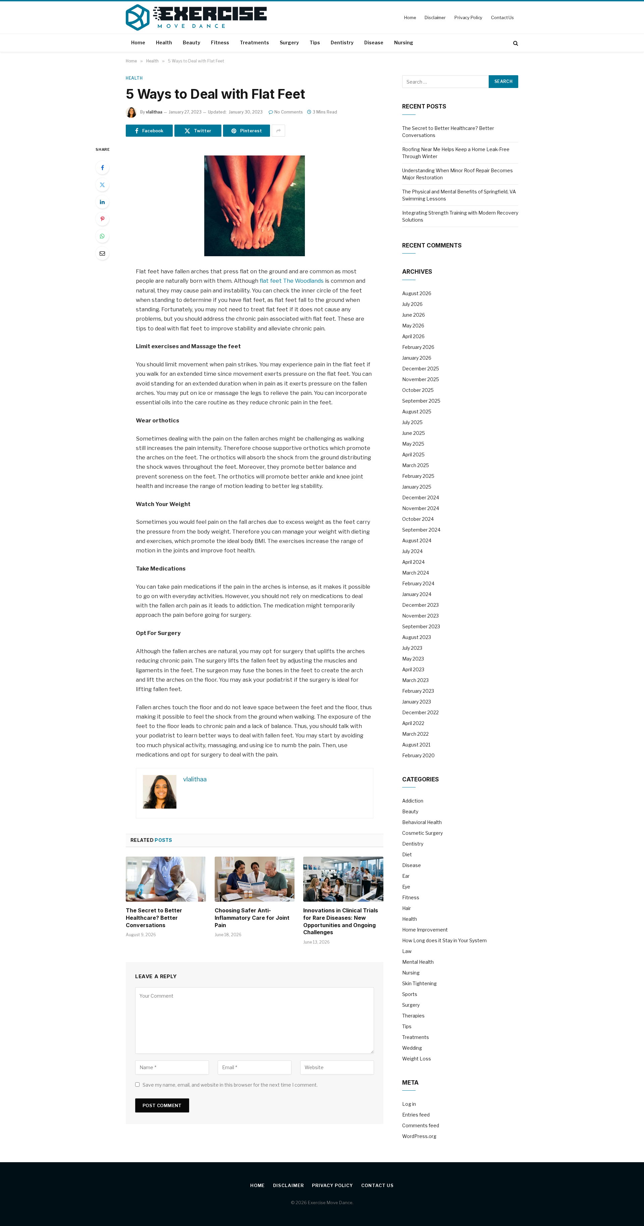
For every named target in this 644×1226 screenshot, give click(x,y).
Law (407, 951)
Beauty (191, 42)
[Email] (102, 253)
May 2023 (413, 659)
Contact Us (502, 17)
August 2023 (416, 637)
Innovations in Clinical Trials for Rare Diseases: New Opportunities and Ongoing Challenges (340, 921)
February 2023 (418, 691)
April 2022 (413, 723)
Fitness (220, 42)
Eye (406, 887)
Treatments (254, 42)
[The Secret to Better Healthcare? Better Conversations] (166, 879)
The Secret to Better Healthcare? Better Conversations (154, 917)
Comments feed (420, 1125)
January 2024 (416, 594)
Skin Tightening (419, 983)
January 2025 (416, 487)
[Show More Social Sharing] (278, 131)
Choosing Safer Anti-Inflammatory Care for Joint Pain (252, 917)
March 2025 (415, 465)
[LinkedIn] (102, 202)
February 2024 (418, 583)
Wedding (412, 1048)
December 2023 (420, 605)
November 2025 (420, 379)
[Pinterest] (102, 219)
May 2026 (413, 325)
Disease (373, 42)
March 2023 (415, 680)
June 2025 (413, 433)
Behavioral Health (422, 822)
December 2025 (420, 368)
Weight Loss (416, 1058)
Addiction (412, 801)
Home (410, 17)
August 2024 (416, 540)
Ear (406, 876)
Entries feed (416, 1115)
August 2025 (416, 411)
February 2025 (418, 476)
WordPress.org (419, 1136)
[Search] (515, 42)
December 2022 (420, 712)
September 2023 (421, 626)
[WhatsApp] (102, 236)
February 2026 (418, 347)
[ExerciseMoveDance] (196, 17)
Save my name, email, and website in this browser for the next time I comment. (230, 1085)
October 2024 (418, 519)
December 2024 (420, 497)
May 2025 (413, 444)
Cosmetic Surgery (422, 833)
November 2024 (420, 508)
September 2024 (421, 530)
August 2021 (416, 744)
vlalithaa (154, 112)
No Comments (288, 112)
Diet (407, 854)
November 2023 (420, 616)
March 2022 (415, 734)
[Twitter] (102, 184)
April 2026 (413, 336)
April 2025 (413, 454)
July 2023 (412, 648)
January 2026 (416, 358)
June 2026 (413, 315)
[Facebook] (102, 167)
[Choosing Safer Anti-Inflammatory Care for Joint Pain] (255, 879)
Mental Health (418, 962)
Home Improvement (425, 930)
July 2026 (412, 304)
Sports (409, 994)
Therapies (413, 1015)
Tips (315, 42)
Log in (409, 1104)
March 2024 (415, 573)
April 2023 (413, 669)
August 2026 (416, 293)
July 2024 (412, 551)
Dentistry (342, 42)
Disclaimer (435, 17)
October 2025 (418, 390)
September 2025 (421, 401)
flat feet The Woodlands (292, 280)
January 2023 (416, 702)
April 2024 (413, 562)
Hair (406, 908)
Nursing (403, 42)
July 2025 (412, 422)
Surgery (289, 42)
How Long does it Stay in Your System (444, 940)
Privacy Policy (468, 17)
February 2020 (418, 755)
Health (164, 42)
